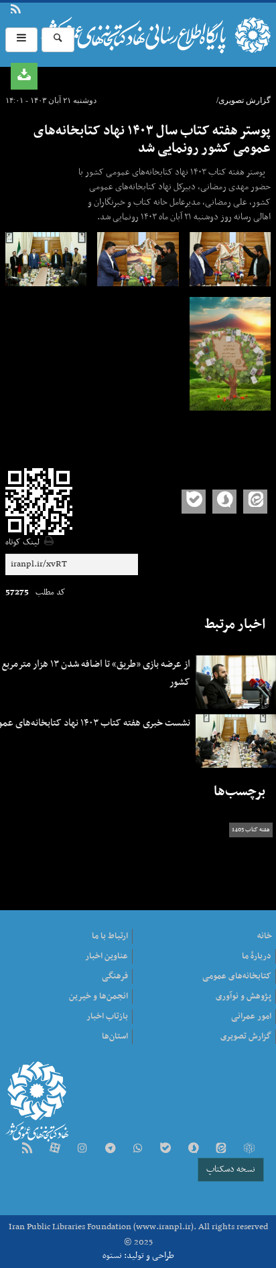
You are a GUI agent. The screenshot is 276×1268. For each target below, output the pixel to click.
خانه (264, 936)
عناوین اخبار (106, 956)
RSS (15, 11)
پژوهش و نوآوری (243, 996)
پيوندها (30, 11)
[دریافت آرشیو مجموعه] (24, 76)
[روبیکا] (248, 1149)
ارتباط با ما (46, 11)
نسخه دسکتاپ (230, 1169)
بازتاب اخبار (107, 1016)
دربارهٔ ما (38, 11)
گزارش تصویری (245, 1036)
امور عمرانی (251, 1016)
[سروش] (193, 1149)
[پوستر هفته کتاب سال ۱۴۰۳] (230, 354)
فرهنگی (115, 976)
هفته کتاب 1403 (251, 830)
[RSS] (26, 1149)
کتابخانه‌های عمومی (236, 976)
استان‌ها (115, 1036)
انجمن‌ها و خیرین (98, 996)
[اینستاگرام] (82, 1149)
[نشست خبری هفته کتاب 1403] (230, 259)
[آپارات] (55, 1149)
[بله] (165, 1149)
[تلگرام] (109, 1149)
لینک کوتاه (22, 543)
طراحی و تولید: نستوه (138, 1255)
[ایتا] (221, 1149)
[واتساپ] (138, 1149)
